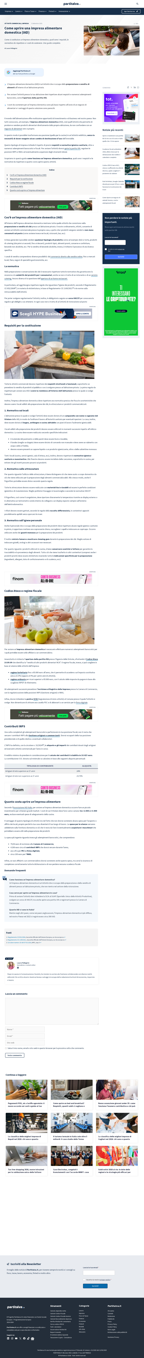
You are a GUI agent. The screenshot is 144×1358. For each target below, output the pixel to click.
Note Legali (111, 1330)
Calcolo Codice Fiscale (57, 1314)
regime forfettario (18, 672)
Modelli (81, 1327)
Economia (82, 1321)
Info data (82, 1329)
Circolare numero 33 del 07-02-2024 (19, 943)
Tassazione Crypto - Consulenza (61, 1337)
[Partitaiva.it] (72, 3)
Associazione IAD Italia (22, 807)
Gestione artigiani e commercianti (44, 735)
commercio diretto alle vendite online (66, 256)
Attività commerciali (13, 23)
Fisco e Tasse (30, 11)
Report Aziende (55, 1332)
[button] (6, 4)
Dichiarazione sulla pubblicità (117, 1332)
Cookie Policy (112, 1327)
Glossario (82, 1332)
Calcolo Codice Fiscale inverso (60, 1316)
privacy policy (105, 1280)
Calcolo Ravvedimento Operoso (61, 1319)
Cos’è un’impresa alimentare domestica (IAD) (28, 175)
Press (110, 1321)
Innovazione (63, 11)
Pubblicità (111, 1319)
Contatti (110, 1314)
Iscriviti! (121, 257)
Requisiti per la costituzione (21, 179)
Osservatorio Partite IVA (58, 1330)
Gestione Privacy (113, 1337)
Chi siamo (111, 1311)
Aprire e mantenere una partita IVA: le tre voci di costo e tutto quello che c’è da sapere (112, 138)
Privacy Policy (112, 1324)
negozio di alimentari (13, 128)
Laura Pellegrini (11, 48)
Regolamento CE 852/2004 (16, 937)
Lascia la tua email (112, 237)
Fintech (52, 11)
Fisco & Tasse (83, 1316)
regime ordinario (18, 679)
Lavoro (18, 11)
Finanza (42, 11)
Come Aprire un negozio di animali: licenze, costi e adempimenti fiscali (111, 200)
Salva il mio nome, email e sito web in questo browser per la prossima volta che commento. (46, 1048)
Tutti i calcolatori (55, 1327)
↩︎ (64, 937)
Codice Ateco (92, 659)
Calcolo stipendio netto (58, 1311)
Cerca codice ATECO (57, 1324)
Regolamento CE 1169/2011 (17, 940)
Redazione (111, 1316)
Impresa (8, 11)
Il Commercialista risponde (59, 1335)
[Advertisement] (72, 1216)
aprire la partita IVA (72, 148)
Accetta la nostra (116, 250)
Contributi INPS (16, 186)
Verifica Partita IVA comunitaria (60, 1321)
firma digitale (81, 702)
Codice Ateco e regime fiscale (22, 182)
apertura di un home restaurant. (54, 278)
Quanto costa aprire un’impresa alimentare (27, 190)
